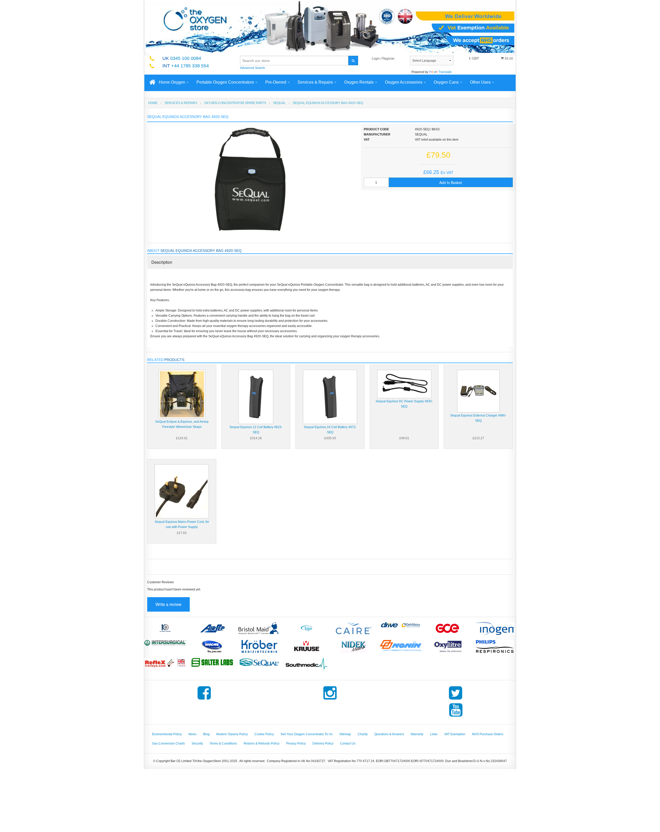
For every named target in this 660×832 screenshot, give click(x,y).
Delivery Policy (322, 743)
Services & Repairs (315, 82)
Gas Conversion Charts (168, 743)
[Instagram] (330, 699)
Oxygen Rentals (359, 82)
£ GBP (474, 58)
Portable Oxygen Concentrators (225, 82)
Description (161, 262)
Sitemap (345, 734)
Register (388, 58)
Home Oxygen (172, 82)
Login (376, 58)
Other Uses (480, 82)
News (192, 734)
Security (197, 743)
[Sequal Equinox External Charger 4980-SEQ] (478, 391)
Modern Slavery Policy (232, 734)
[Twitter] (455, 699)
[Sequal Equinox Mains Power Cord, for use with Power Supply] (182, 491)
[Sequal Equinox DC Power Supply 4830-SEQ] (404, 384)
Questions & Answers (389, 734)
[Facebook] (204, 699)
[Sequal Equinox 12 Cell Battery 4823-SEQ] (256, 396)
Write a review (168, 604)
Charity (363, 734)
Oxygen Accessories (403, 82)
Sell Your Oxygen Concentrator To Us (306, 734)
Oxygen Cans (446, 82)
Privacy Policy (296, 743)
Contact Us (348, 743)
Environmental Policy (167, 734)
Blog (206, 734)
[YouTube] (456, 716)
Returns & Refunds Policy (261, 743)
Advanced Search (252, 68)
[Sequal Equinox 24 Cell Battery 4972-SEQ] (330, 396)
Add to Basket (450, 182)
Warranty (417, 734)
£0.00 (508, 58)
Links (434, 734)
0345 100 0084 (181, 58)
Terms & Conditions (223, 743)
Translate (445, 72)
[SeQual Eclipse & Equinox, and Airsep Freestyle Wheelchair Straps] (182, 394)
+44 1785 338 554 (185, 65)
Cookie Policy (264, 734)
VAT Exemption (454, 734)
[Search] (353, 60)
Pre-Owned (275, 82)
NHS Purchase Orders (487, 734)
